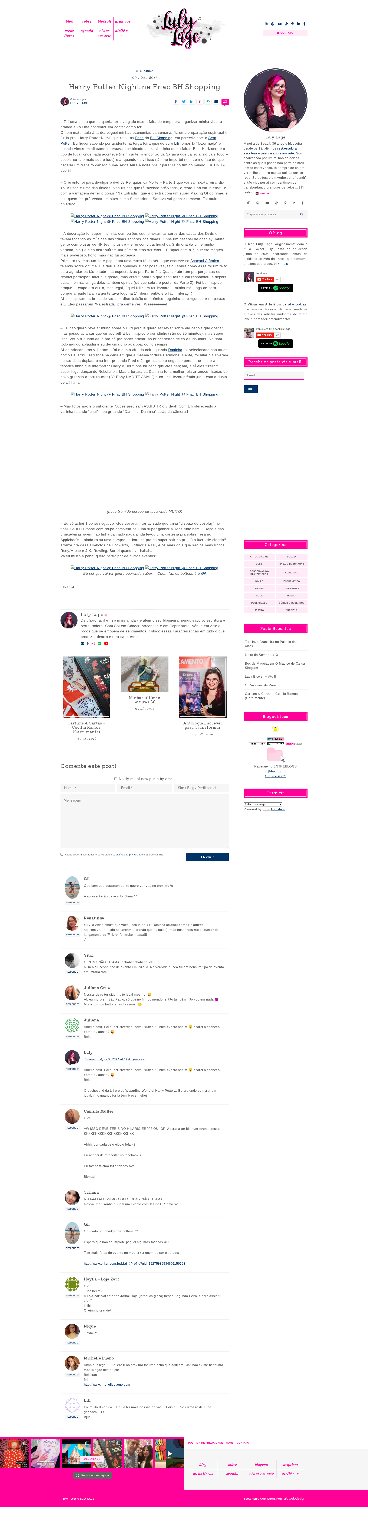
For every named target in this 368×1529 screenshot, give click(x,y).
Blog (69, 21)
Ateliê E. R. (122, 33)
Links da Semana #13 (261, 655)
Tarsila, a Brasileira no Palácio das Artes (271, 644)
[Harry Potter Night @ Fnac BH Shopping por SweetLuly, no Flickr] (107, 216)
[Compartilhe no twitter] (183, 102)
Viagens (291, 610)
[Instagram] (93, 644)
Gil (203, 574)
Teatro (259, 610)
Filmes (259, 588)
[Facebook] (88, 644)
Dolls (259, 581)
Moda (259, 596)
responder (73, 903)
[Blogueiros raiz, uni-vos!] (257, 742)
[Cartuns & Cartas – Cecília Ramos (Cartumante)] (86, 687)
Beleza (291, 557)
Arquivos (122, 21)
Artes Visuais (259, 557)
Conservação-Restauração (259, 572)
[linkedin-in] (298, 24)
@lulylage (92, 1459)
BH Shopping (161, 138)
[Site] (106, 615)
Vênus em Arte (104, 33)
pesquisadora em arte (277, 153)
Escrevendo (291, 581)
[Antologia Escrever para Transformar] (203, 687)
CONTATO (287, 33)
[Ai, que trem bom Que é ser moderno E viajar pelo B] (76, 1453)
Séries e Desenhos (292, 603)
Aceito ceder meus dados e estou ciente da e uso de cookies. (114, 854)
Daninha (175, 350)
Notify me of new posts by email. (147, 779)
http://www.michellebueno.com (107, 1384)
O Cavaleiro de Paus (261, 685)
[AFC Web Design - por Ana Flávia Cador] (294, 1498)
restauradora (287, 148)
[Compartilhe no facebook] (175, 102)
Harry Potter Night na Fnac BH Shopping (145, 86)
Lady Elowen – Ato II (260, 676)
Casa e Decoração (291, 564)
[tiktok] (286, 24)
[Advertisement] (276, 466)
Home (230, 1442)
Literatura (145, 70)
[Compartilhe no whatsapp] (208, 102)
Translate (277, 809)
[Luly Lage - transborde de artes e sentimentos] (184, 28)
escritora (250, 153)
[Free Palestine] (275, 742)
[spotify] (273, 24)
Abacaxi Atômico (204, 261)
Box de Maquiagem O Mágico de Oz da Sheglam (275, 665)
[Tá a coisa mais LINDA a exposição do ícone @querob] (169, 1453)
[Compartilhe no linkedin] (192, 102)
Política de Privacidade (205, 1442)
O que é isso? (275, 776)
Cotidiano (291, 573)
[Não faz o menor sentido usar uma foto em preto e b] (14, 1453)
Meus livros (69, 33)
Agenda (87, 30)
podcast (301, 304)
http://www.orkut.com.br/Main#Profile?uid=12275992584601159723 (134, 1263)
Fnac (139, 138)
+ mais (283, 263)
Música (291, 596)
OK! (251, 389)
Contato (243, 1442)
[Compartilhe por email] (216, 102)
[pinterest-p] (292, 24)
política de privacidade (129, 854)
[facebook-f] (304, 24)
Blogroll (104, 21)
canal (287, 304)
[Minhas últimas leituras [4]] (144, 674)
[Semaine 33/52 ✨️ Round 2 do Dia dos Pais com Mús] (138, 1453)
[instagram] (266, 24)
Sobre (87, 21)
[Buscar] (302, 214)
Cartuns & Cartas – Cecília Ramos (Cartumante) (271, 696)
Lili (176, 143)
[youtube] (280, 24)
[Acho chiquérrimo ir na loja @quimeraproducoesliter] (45, 1453)
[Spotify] (99, 644)
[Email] (83, 644)
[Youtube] (106, 644)
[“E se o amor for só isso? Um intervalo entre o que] (107, 1453)
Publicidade (259, 603)
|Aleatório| (275, 771)
